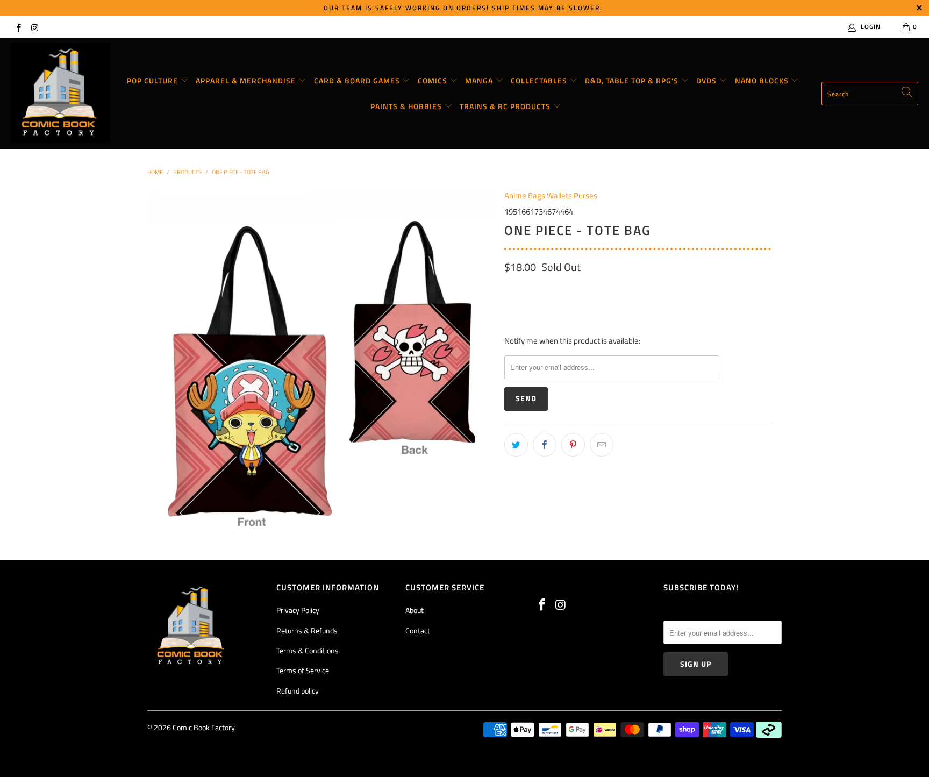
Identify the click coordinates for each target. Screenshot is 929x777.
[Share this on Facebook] (544, 445)
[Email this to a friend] (601, 445)
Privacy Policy (297, 610)
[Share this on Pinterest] (573, 445)
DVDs (707, 80)
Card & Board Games (358, 80)
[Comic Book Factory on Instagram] (34, 27)
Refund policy (297, 690)
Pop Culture (153, 80)
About (414, 610)
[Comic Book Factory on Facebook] (18, 27)
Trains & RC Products (506, 106)
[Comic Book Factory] (60, 93)
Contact (417, 630)
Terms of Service (302, 670)
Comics (433, 80)
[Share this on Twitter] (516, 445)
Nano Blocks (763, 80)
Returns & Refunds (307, 630)
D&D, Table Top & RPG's (633, 80)
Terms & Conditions (307, 650)
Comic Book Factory (203, 727)
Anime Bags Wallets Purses (550, 195)
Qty (510, 289)
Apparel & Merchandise (247, 80)
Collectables (540, 80)
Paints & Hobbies (407, 106)
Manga (480, 80)
